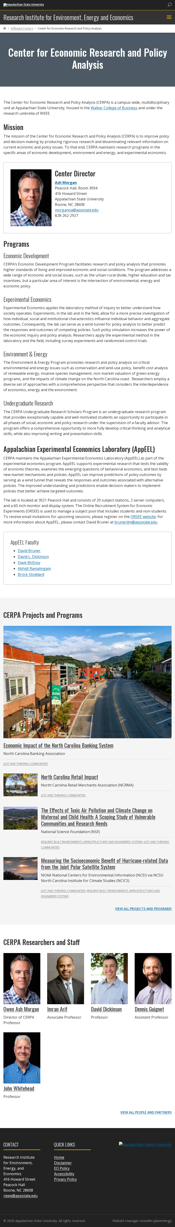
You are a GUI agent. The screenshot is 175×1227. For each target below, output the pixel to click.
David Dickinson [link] (106, 1009)
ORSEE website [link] (143, 516)
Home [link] (59, 1157)
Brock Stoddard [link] (31, 574)
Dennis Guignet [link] (149, 1009)
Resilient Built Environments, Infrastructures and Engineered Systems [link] (91, 842)
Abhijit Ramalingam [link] (34, 568)
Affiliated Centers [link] (22, 28)
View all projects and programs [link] (143, 908)
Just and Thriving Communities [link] (25, 764)
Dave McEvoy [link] (29, 562)
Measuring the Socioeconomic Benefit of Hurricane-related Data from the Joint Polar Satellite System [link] (104, 863)
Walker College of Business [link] (114, 107)
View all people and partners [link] (146, 1112)
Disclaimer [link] (63, 1162)
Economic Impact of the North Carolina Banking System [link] (58, 745)
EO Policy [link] (61, 1168)
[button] (168, 17)
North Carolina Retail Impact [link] (69, 777)
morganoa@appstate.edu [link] (76, 209)
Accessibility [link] (64, 1173)
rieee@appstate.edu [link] (20, 1195)
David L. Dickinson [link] (33, 556)
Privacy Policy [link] (65, 1179)
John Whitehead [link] (18, 1088)
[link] (23, 5)
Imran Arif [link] (57, 1009)
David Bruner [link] (29, 550)
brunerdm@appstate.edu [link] (135, 522)
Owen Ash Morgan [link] (21, 1009)
